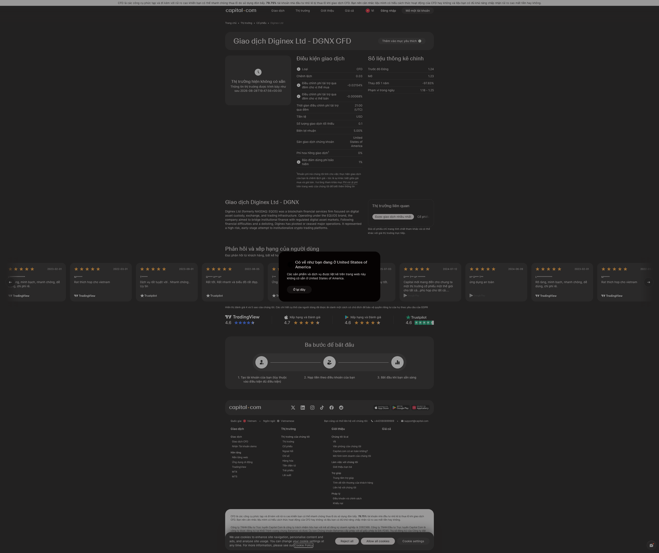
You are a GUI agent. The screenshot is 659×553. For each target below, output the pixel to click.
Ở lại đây (299, 289)
